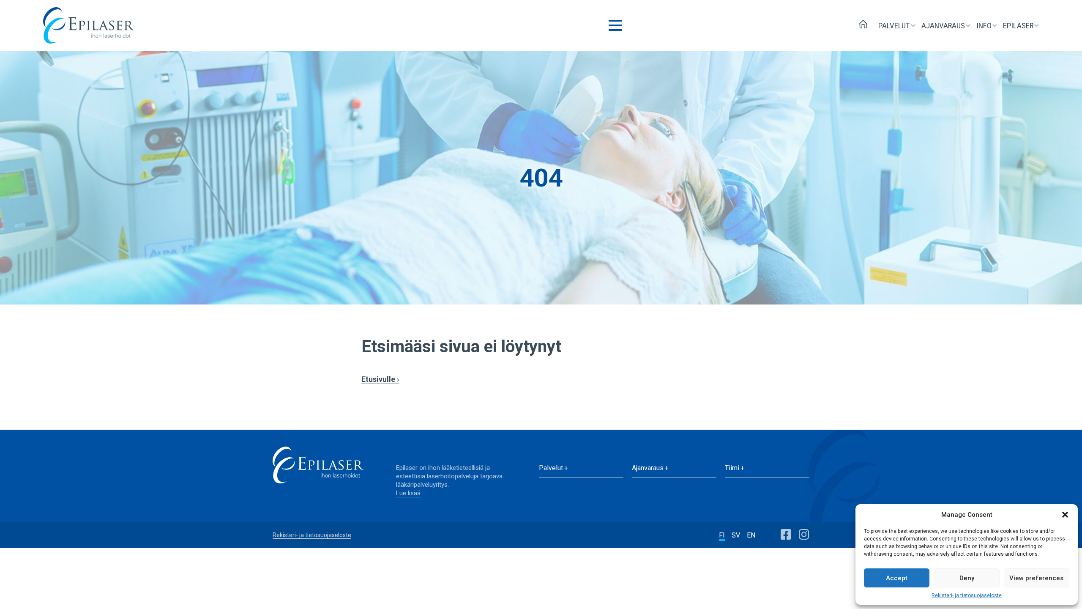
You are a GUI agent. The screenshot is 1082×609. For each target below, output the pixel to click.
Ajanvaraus (944, 25)
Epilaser (1019, 25)
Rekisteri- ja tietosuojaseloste (967, 595)
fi (722, 535)
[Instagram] (804, 535)
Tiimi (732, 468)
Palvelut (895, 25)
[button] (1065, 514)
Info (984, 25)
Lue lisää (408, 493)
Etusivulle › (380, 379)
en (751, 535)
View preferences (1036, 578)
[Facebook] (786, 535)
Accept (896, 578)
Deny (966, 578)
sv (736, 535)
